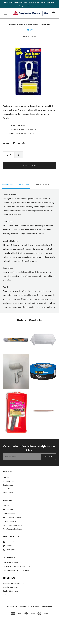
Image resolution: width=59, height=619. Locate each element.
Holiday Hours (8, 595)
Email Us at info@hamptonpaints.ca (16, 566)
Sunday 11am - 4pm (10, 591)
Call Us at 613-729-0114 (12, 562)
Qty (9, 155)
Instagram (11, 550)
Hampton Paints (15, 606)
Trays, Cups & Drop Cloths (12, 525)
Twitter (9, 546)
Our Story (6, 477)
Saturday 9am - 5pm (10, 587)
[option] (29, 71)
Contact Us (7, 489)
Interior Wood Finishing (12, 517)
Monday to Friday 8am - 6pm (13, 583)
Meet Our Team (9, 481)
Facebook (10, 542)
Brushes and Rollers (10, 521)
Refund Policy (8, 493)
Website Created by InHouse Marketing (37, 606)
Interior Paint (8, 509)
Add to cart (29, 165)
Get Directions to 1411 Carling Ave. (16, 570)
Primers (6, 506)
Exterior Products (9, 513)
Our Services (8, 485)
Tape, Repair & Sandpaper (12, 529)
